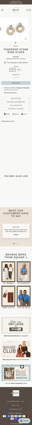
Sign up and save (15, 413)
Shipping (9, 58)
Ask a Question (16, 105)
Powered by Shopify (16, 423)
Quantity (16, 74)
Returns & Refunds (16, 108)
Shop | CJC (16, 405)
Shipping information (16, 102)
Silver (19, 70)
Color (16, 66)
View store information (10, 92)
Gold (12, 70)
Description (16, 98)
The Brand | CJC (15, 409)
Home (15, 46)
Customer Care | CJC (15, 401)
